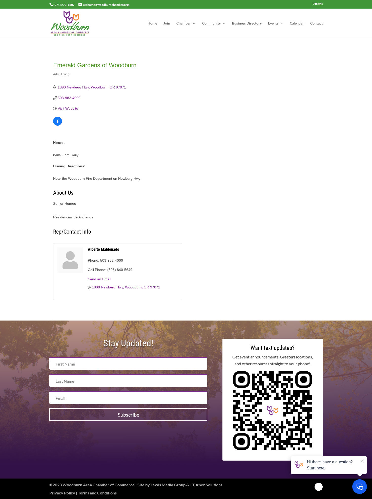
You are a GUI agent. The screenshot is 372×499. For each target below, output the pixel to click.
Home (152, 23)
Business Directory (247, 23)
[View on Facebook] (57, 124)
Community (211, 23)
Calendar (297, 23)
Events (273, 23)
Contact (316, 23)
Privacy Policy (62, 492)
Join (166, 23)
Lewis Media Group (168, 484)
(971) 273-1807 (64, 5)
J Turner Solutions (206, 484)
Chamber (183, 23)
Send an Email (99, 279)
